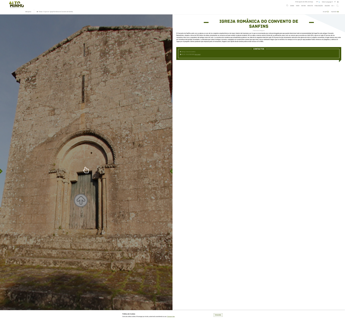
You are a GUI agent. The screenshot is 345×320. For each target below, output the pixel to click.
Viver (297, 5)
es (332, 5)
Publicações (319, 5)
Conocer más (171, 316)
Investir (310, 5)
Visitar (303, 5)
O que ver (46, 11)
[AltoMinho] (16, 2)
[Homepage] (287, 6)
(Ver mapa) (198, 54)
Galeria (327, 5)
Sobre (292, 5)
